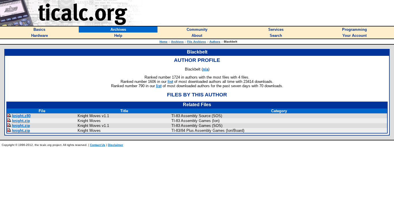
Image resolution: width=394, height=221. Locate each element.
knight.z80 (21, 116)
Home (164, 41)
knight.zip (21, 121)
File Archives (196, 41)
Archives (177, 41)
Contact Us (97, 144)
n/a (205, 69)
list (170, 81)
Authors (214, 41)
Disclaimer (115, 144)
